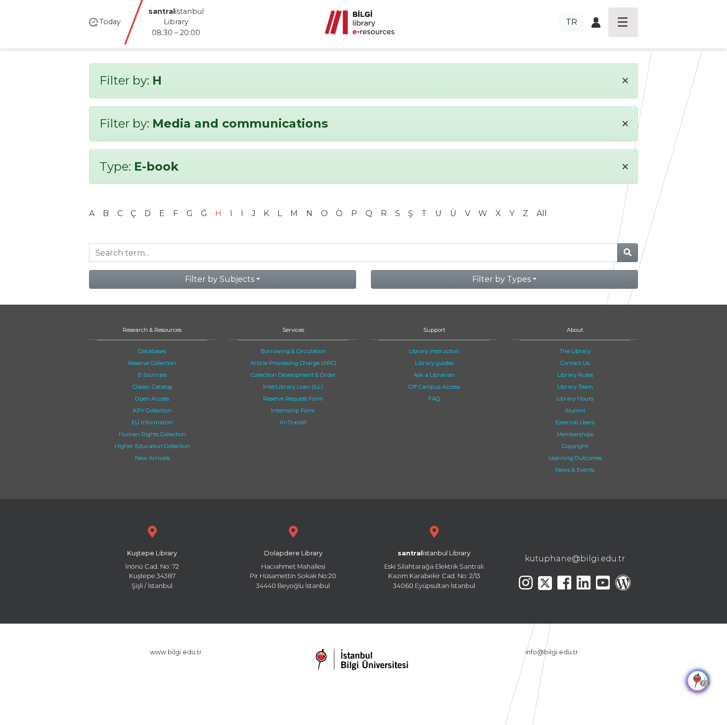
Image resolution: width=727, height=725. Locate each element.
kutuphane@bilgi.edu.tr (575, 558)
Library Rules (575, 374)
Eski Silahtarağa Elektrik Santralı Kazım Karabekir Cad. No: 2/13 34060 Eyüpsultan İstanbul (434, 569)
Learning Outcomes (575, 457)
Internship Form (293, 410)
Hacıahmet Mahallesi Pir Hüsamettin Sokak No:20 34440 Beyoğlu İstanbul (293, 569)
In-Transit (293, 422)
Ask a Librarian (434, 374)
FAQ (434, 398)
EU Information (152, 422)
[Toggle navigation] (623, 22)
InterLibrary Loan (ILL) (293, 386)
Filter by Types (501, 279)
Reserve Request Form (293, 398)
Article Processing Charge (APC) (293, 363)
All (542, 213)
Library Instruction (434, 351)
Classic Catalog (152, 386)
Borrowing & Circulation (293, 351)
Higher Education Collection (152, 446)
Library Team (575, 386)
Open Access (152, 398)
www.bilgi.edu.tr (176, 652)
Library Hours (574, 398)
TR (571, 22)
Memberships (575, 434)
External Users (574, 422)
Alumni (575, 410)
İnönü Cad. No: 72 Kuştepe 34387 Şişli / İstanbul (152, 569)
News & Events (574, 469)
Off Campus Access (434, 386)
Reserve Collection (152, 363)
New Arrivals (152, 457)
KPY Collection (152, 410)
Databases (152, 351)
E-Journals (152, 374)
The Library (575, 351)
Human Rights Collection (152, 434)
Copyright (575, 446)
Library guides (434, 363)
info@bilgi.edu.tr (551, 652)
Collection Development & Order (293, 374)
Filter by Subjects (219, 279)
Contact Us (575, 363)
